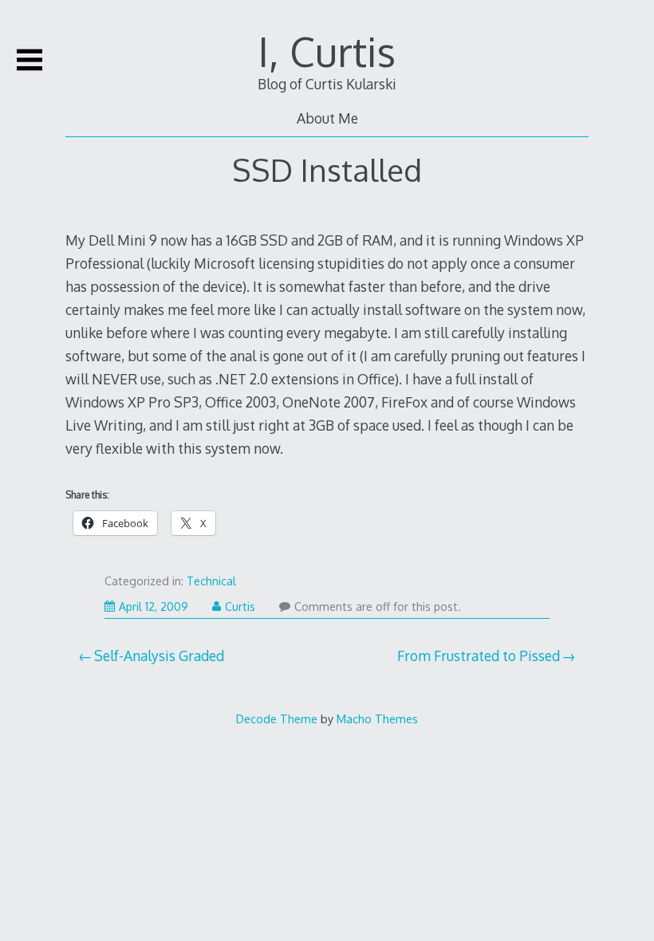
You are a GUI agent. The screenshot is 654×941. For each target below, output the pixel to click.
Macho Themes (377, 718)
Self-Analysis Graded (159, 655)
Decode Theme (276, 718)
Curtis (240, 606)
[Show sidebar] (29, 60)
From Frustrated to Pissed (478, 655)
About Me (327, 118)
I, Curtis (327, 51)
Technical (211, 581)
